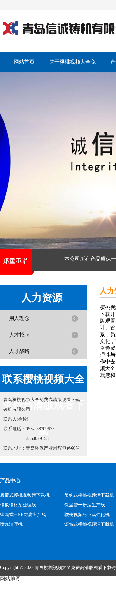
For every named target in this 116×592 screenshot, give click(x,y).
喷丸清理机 (11, 524)
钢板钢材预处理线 (18, 505)
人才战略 (19, 351)
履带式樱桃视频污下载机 (25, 495)
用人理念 (19, 318)
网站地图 (10, 579)
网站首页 (24, 62)
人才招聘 (19, 335)
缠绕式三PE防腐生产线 (23, 514)
